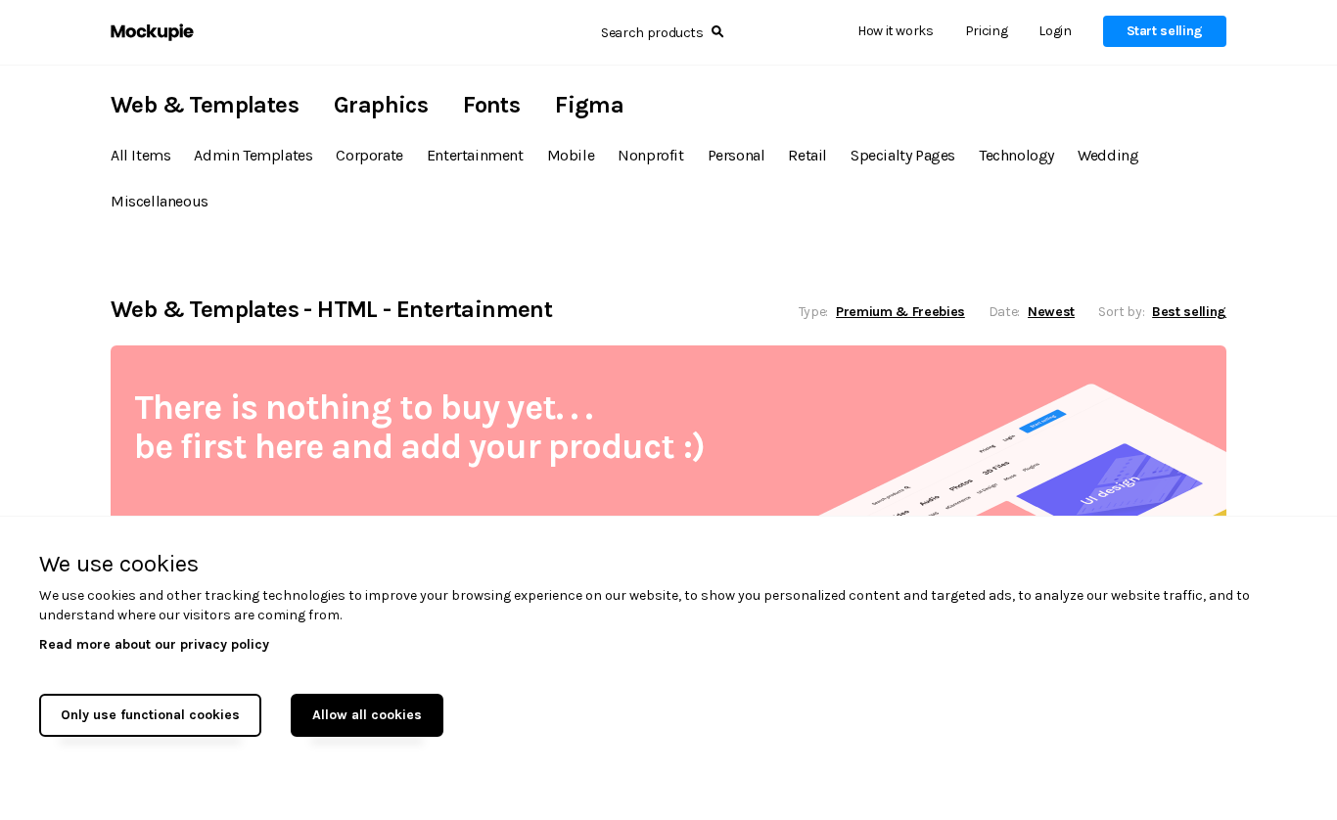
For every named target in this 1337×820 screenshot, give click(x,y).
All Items (140, 155)
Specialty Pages (903, 155)
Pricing (986, 31)
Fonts (491, 104)
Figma (589, 104)
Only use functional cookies (150, 714)
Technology (1016, 155)
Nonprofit (650, 155)
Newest (1051, 311)
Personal (736, 155)
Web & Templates (205, 104)
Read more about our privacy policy (154, 644)
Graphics (381, 104)
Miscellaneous (159, 201)
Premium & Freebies (900, 311)
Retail (807, 155)
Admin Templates (253, 155)
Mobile (571, 155)
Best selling (1189, 311)
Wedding (1108, 155)
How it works (895, 31)
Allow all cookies (367, 714)
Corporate (369, 155)
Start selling (1165, 31)
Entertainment (475, 155)
